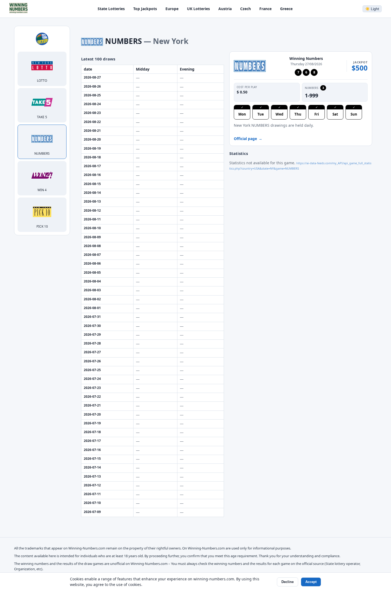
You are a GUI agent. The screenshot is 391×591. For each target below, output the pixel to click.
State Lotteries (111, 8)
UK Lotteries (198, 8)
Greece (286, 8)
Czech (245, 8)
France (265, 8)
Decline (287, 582)
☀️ (372, 9)
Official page (248, 138)
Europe (171, 8)
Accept (311, 582)
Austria (225, 8)
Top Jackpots (145, 8)
